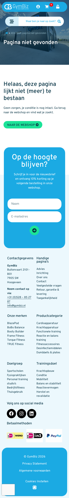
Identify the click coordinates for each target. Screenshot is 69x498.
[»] (6, 33)
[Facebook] (11, 413)
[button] (12, 21)
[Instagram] (21, 413)
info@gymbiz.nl (16, 306)
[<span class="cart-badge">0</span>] (47, 7)
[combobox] (41, 21)
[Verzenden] (34, 230)
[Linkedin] (31, 413)
